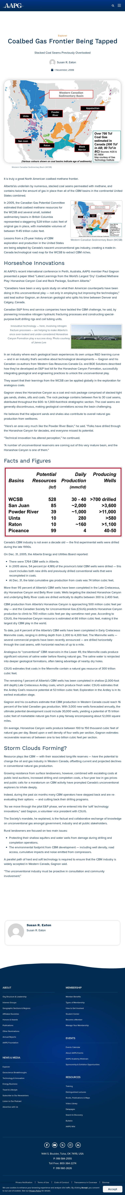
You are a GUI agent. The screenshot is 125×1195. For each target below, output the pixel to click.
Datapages (70, 1109)
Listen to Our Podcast (12, 1101)
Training (69, 1086)
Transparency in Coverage (85, 1182)
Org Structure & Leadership (15, 996)
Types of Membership (75, 1002)
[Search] (113, 5)
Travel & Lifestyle (10, 1089)
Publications (8, 1025)
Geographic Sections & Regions (16, 1008)
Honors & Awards (10, 1019)
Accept (112, 1189)
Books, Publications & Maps (78, 1097)
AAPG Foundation (10, 1042)
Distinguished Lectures (76, 1092)
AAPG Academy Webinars (77, 1058)
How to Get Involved (75, 1008)
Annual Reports (9, 1036)
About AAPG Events (74, 1052)
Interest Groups (9, 1002)
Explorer (6, 1066)
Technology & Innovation (13, 1078)
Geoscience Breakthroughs (15, 1072)
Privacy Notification (24, 1182)
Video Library (71, 1103)
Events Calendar (73, 1047)
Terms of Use (43, 1182)
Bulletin (69, 1120)
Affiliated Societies (11, 1013)
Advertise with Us (10, 1106)
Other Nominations (11, 1031)
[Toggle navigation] (119, 6)
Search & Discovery (74, 1114)
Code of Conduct (61, 1182)
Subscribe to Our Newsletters (16, 1095)
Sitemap (105, 1182)
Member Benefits (73, 996)
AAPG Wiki (70, 1126)
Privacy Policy (35, 1190)
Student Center (72, 1013)
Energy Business (10, 1083)
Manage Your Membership (77, 1025)
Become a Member (74, 1019)
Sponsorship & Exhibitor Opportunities (83, 1064)
